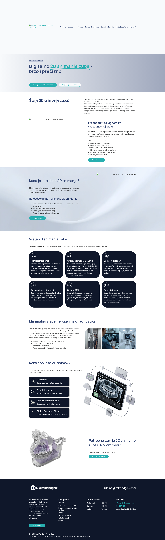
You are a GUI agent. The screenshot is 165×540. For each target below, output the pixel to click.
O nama (80, 27)
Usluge (70, 27)
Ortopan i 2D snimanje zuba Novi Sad (67, 509)
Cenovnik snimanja (92, 27)
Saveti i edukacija (107, 27)
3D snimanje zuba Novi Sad (67, 505)
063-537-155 (120, 506)
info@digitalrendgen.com (120, 488)
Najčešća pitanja (122, 27)
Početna (63, 27)
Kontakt (133, 27)
